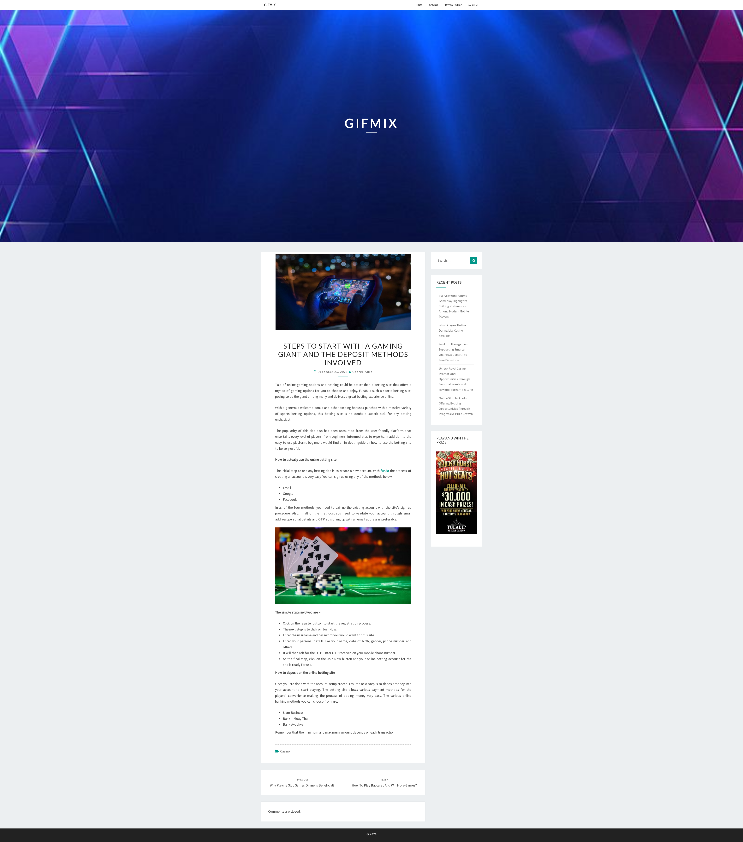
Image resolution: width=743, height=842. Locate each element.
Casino (433, 5)
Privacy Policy (453, 5)
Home (420, 5)
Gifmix (270, 4)
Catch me (473, 5)
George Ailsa (362, 371)
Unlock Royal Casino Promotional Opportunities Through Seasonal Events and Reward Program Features (456, 379)
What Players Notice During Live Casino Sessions (452, 330)
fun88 (385, 470)
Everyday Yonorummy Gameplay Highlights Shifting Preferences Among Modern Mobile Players (454, 306)
